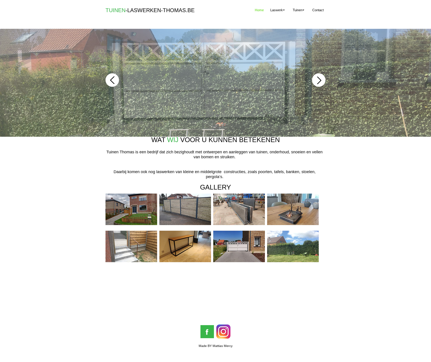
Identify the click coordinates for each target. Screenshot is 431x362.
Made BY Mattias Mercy (216, 346)
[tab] (131, 209)
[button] (112, 80)
